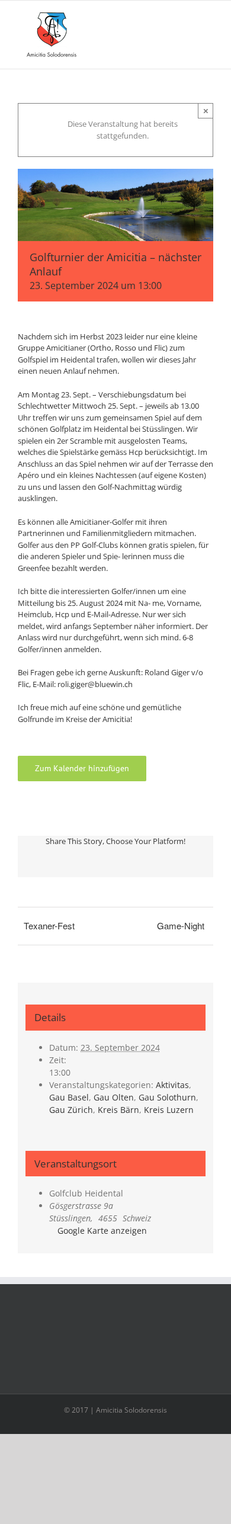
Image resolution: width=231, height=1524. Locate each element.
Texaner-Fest (49, 925)
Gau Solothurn (167, 1097)
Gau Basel (69, 1097)
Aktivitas (172, 1084)
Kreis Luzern (169, 1109)
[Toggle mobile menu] (208, 18)
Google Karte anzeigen (102, 1230)
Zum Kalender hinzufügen (82, 768)
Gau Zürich (71, 1109)
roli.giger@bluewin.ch (95, 684)
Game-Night (180, 925)
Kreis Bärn (118, 1109)
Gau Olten (114, 1097)
